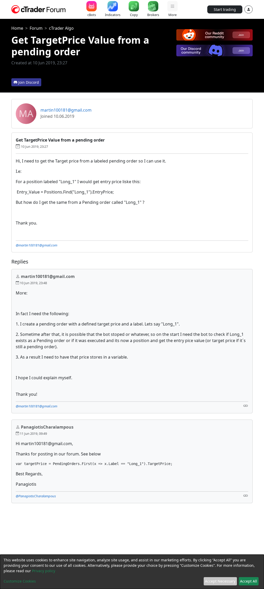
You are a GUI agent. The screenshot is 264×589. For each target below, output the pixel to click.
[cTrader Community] (38, 9)
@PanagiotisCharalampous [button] (36, 496)
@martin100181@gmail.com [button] (36, 245)
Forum (36, 28)
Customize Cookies (20, 581)
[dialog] (132, 572)
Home (17, 28)
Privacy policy (43, 570)
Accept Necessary (220, 581)
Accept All (248, 581)
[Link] (245, 405)
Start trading (225, 9)
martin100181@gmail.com (66, 110)
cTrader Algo (61, 28)
